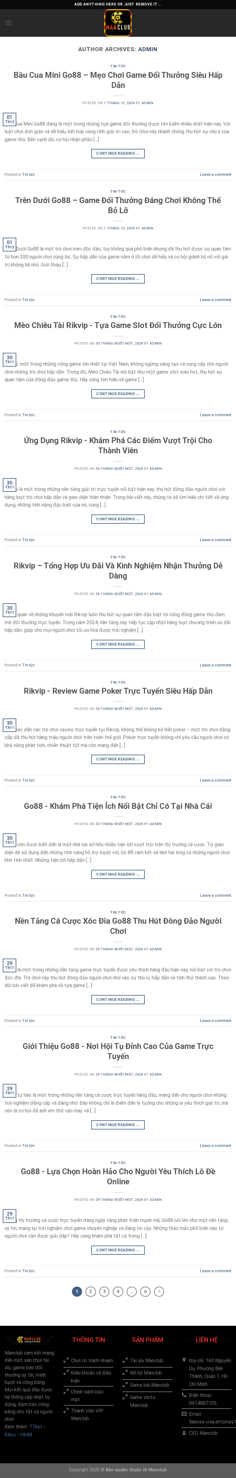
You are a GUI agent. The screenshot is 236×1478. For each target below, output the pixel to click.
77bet (35, 1427)
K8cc (10, 1435)
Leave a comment (215, 174)
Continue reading (118, 153)
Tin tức (118, 66)
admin (148, 49)
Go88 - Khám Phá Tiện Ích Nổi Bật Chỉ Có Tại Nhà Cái (118, 806)
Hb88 (26, 1435)
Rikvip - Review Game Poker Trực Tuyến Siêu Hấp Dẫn (118, 691)
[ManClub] (118, 23)
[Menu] (8, 22)
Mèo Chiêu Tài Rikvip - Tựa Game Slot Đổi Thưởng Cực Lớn (118, 325)
